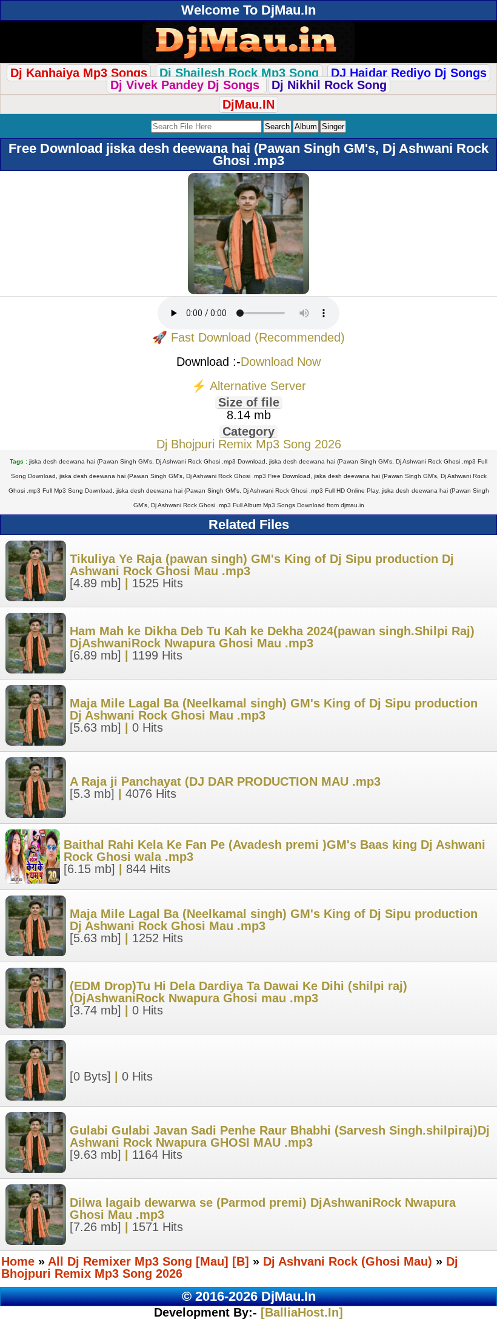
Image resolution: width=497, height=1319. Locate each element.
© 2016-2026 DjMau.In (249, 1296)
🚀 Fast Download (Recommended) (248, 337)
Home (18, 1261)
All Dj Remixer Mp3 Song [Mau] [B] (148, 1261)
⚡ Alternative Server (249, 386)
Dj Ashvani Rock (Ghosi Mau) (347, 1261)
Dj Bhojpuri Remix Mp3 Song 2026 (248, 444)
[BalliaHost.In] (300, 1312)
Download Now (281, 361)
